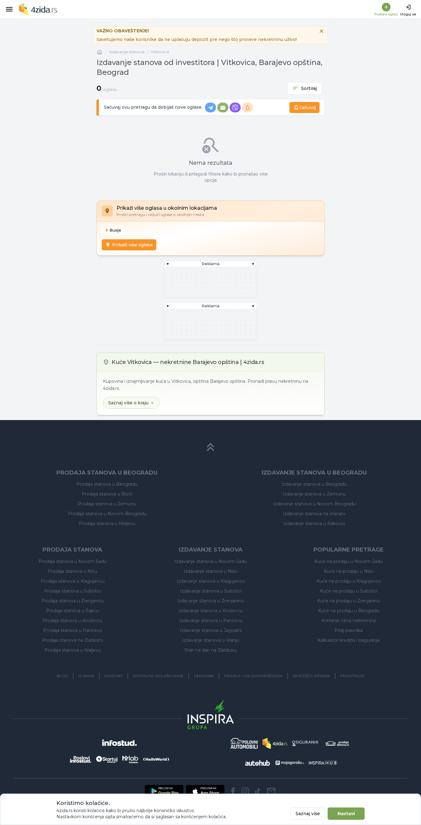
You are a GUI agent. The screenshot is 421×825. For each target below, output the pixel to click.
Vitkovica (160, 52)
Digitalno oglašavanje (158, 675)
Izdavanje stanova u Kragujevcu (211, 581)
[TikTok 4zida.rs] (257, 791)
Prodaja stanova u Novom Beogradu (107, 513)
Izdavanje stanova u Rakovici (314, 523)
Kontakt (113, 675)
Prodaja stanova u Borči (107, 494)
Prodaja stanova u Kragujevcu (72, 581)
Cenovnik (204, 675)
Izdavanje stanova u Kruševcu (210, 610)
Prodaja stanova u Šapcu (72, 610)
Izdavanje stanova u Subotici (210, 591)
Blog (62, 675)
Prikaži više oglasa (132, 245)
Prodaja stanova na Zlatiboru (72, 640)
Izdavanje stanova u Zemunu (314, 494)
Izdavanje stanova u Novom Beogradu (314, 504)
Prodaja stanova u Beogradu (106, 484)
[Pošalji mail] (271, 791)
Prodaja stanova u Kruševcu (72, 620)
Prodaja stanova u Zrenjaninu (72, 601)
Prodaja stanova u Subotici (72, 591)
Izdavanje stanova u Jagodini (211, 630)
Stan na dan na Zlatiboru (210, 650)
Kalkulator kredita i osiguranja (348, 640)
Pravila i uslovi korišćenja (253, 675)
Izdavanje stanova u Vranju (210, 640)
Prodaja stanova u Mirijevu (107, 523)
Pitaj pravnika (348, 630)
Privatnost (352, 675)
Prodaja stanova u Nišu (72, 571)
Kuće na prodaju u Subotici (348, 591)
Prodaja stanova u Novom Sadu (73, 561)
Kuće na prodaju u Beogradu (348, 610)
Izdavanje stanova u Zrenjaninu (210, 601)
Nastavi (346, 813)
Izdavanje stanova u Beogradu (314, 484)
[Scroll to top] (210, 447)
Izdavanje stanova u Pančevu (210, 620)
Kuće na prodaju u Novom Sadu (348, 561)
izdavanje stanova (127, 52)
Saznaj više (308, 813)
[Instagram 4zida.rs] (245, 791)
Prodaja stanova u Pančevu (72, 630)
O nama (86, 675)
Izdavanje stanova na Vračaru (314, 513)
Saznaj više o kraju (128, 403)
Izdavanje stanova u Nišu (210, 571)
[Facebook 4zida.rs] (233, 791)
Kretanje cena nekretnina (348, 620)
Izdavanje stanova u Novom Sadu (210, 561)
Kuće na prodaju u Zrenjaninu (348, 601)
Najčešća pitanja (311, 675)
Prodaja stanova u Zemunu (107, 504)
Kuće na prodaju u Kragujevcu (349, 581)
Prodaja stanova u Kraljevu (72, 650)
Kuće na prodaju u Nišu (349, 571)
